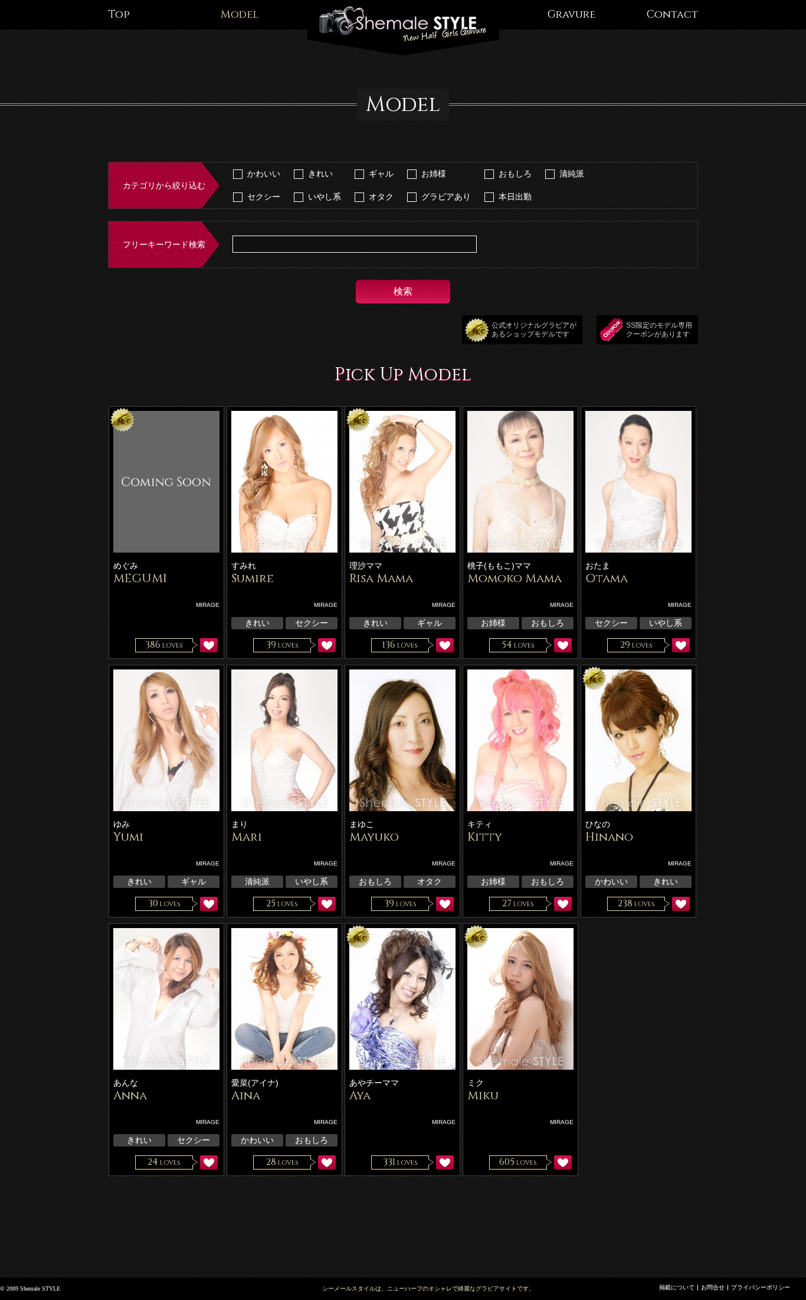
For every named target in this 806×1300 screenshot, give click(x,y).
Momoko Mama (514, 578)
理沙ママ (365, 565)
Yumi (128, 837)
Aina (245, 1095)
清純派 (571, 173)
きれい (320, 173)
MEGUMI (140, 578)
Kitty (484, 837)
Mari (246, 837)
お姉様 (433, 173)
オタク (381, 196)
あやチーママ (374, 1082)
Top (119, 14)
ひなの (597, 824)
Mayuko (374, 837)
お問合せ (713, 1287)
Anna (130, 1095)
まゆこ (361, 824)
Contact (672, 14)
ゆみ (121, 824)
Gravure (571, 14)
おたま (597, 565)
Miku (483, 1095)
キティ (479, 824)
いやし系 (324, 196)
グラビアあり (446, 196)
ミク (475, 1082)
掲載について (676, 1287)
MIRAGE (207, 605)
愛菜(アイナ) (255, 1082)
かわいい (263, 173)
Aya (360, 1095)
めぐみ (125, 565)
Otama (606, 578)
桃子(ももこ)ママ (499, 565)
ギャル (381, 173)
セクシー (263, 196)
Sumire (252, 578)
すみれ (243, 565)
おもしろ (515, 173)
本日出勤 (515, 196)
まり (239, 824)
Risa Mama (381, 578)
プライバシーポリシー (760, 1287)
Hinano (609, 837)
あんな (125, 1082)
